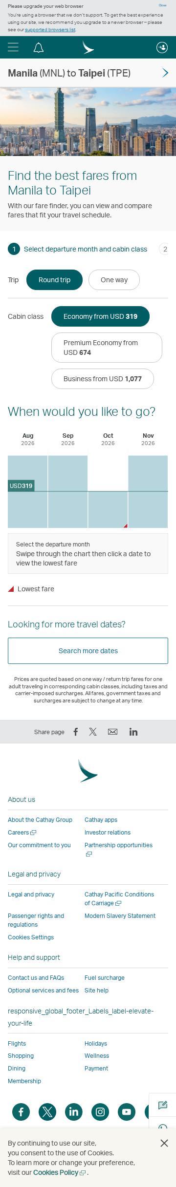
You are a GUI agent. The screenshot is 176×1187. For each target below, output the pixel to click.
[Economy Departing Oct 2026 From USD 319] (108, 509)
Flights (17, 1043)
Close (163, 5)
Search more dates (88, 650)
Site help (97, 990)
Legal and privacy (31, 894)
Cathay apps (101, 819)
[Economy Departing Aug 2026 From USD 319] (27, 491)
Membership (24, 1081)
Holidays (96, 1043)
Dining (16, 1068)
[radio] (54, 280)
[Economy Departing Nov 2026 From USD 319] (148, 491)
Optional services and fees (43, 990)
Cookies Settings (31, 937)
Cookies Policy (60, 1172)
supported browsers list (50, 29)
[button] (13, 47)
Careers (23, 832)
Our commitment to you (39, 845)
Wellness (97, 1055)
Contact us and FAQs (36, 977)
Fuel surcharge (105, 977)
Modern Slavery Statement (120, 915)
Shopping (21, 1055)
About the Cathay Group (40, 819)
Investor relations (108, 832)
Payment (96, 1068)
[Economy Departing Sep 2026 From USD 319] (68, 491)
